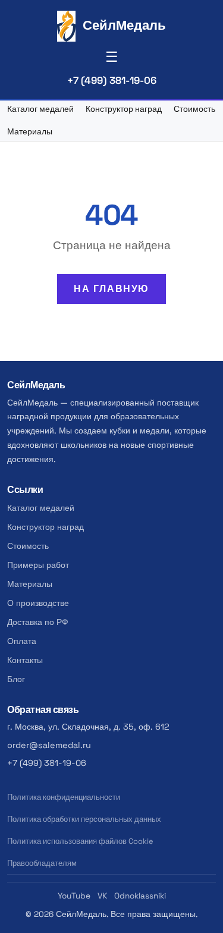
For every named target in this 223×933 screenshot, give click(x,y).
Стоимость (194, 109)
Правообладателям (42, 863)
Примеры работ (38, 565)
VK (102, 896)
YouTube (74, 896)
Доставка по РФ (37, 622)
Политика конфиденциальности (63, 797)
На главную (111, 288)
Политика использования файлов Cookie (80, 841)
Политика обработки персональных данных (84, 819)
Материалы (29, 132)
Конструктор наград (124, 109)
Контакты (25, 660)
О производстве (38, 603)
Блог (16, 679)
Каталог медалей (40, 109)
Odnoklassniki (140, 896)
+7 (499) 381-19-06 (111, 80)
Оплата (21, 641)
